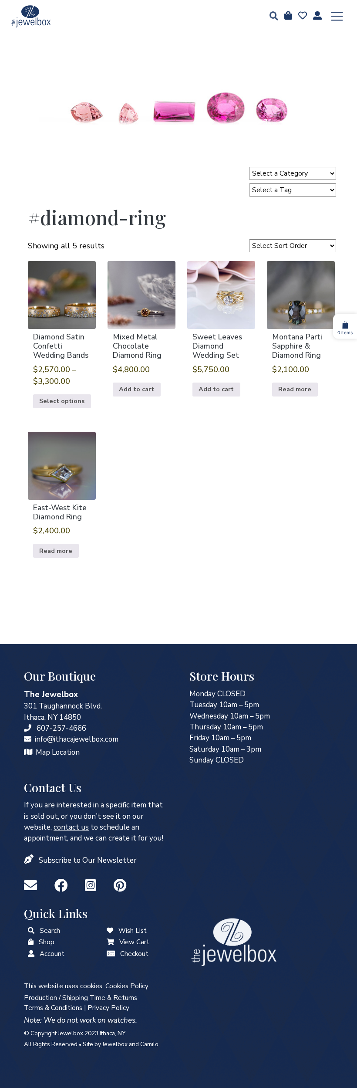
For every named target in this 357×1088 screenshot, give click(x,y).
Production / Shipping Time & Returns (80, 997)
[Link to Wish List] (301, 16)
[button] (271, 17)
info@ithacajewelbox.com (76, 739)
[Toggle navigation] (337, 16)
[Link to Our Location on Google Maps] (28, 752)
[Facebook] (62, 886)
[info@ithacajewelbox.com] (27, 739)
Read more (294, 389)
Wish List (132, 930)
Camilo (149, 1044)
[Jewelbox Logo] (233, 941)
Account (52, 953)
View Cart (134, 942)
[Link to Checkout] (111, 953)
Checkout (134, 953)
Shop (46, 942)
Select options (61, 401)
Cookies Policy (126, 986)
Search (50, 930)
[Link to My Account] (31, 953)
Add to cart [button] (136, 389)
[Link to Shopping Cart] (110, 942)
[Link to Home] (31, 16)
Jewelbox (115, 1044)
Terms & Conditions (53, 1007)
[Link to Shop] (287, 16)
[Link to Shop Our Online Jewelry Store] (31, 942)
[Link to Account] (316, 16)
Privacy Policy (108, 1007)
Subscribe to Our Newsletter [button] (88, 860)
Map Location (58, 752)
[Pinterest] (120, 886)
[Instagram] (92, 886)
